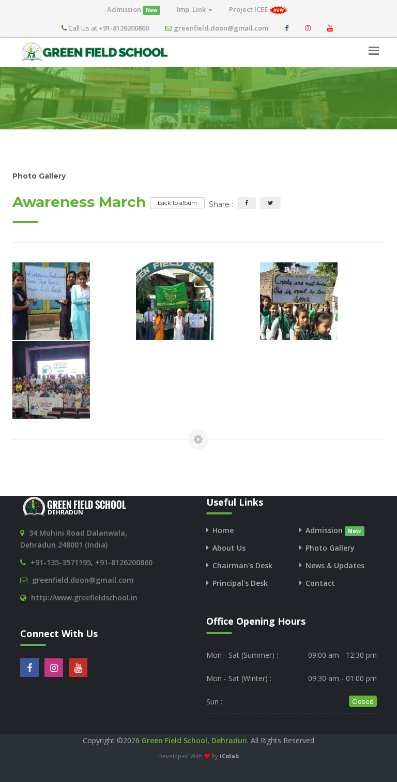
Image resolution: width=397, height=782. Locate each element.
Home (223, 530)
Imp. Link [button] (192, 9)
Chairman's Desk (242, 565)
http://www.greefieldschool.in (84, 597)
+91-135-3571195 (60, 562)
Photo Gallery (330, 548)
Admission (132, 9)
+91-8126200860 (124, 28)
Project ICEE (249, 9)
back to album (177, 202)
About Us (229, 548)
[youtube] (330, 28)
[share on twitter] (270, 203)
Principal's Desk (240, 583)
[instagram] (308, 28)
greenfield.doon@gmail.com (221, 28)
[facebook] (286, 28)
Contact (320, 583)
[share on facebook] (246, 203)
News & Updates (335, 565)
